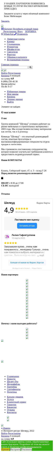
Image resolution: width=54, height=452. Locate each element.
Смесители (12, 52)
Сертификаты (13, 389)
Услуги (10, 399)
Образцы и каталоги (17, 57)
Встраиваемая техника (18, 59)
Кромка (10, 41)
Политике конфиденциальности (25, 447)
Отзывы (11, 410)
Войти (4, 73)
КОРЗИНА (30, 31)
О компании (13, 376)
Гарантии (11, 404)
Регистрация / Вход (13, 31)
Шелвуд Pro (12, 381)
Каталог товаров (15, 397)
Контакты (12, 412)
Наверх (6, 428)
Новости (11, 379)
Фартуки (11, 54)
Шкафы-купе (13, 49)
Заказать (5, 21)
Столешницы (13, 44)
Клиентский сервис (16, 402)
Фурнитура (12, 46)
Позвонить (22, 34)
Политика (12, 392)
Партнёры (12, 386)
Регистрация (14, 73)
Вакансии (12, 407)
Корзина (5, 75)
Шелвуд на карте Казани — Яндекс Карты (27, 268)
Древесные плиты (16, 39)
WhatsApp (8, 34)
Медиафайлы (13, 384)
